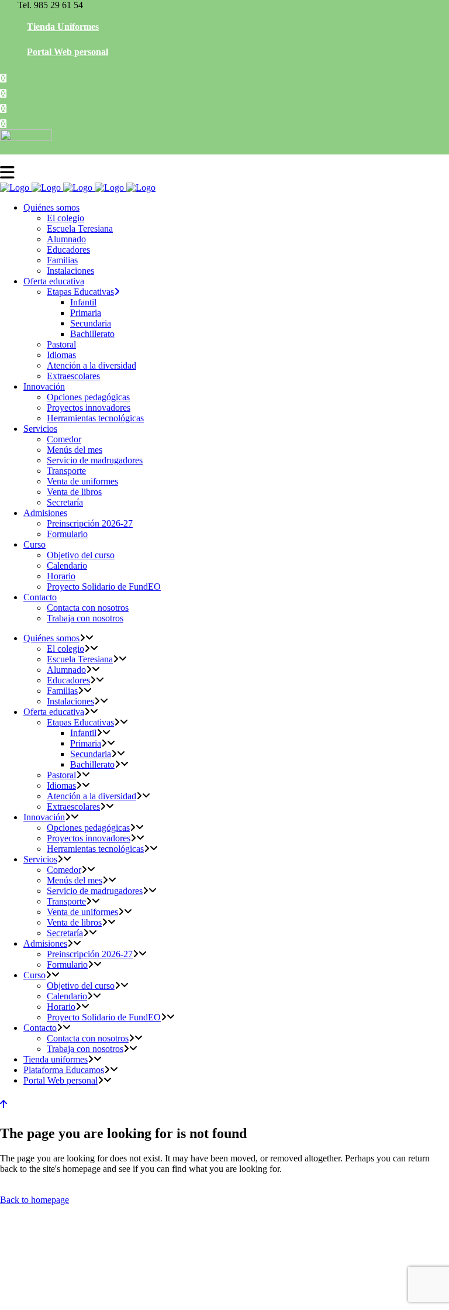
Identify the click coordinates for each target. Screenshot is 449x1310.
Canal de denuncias (336, 1297)
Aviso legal (206, 1297)
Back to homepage (34, 1200)
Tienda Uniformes (63, 27)
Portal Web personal (67, 52)
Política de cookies (153, 1297)
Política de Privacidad (264, 1297)
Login (382, 1297)
